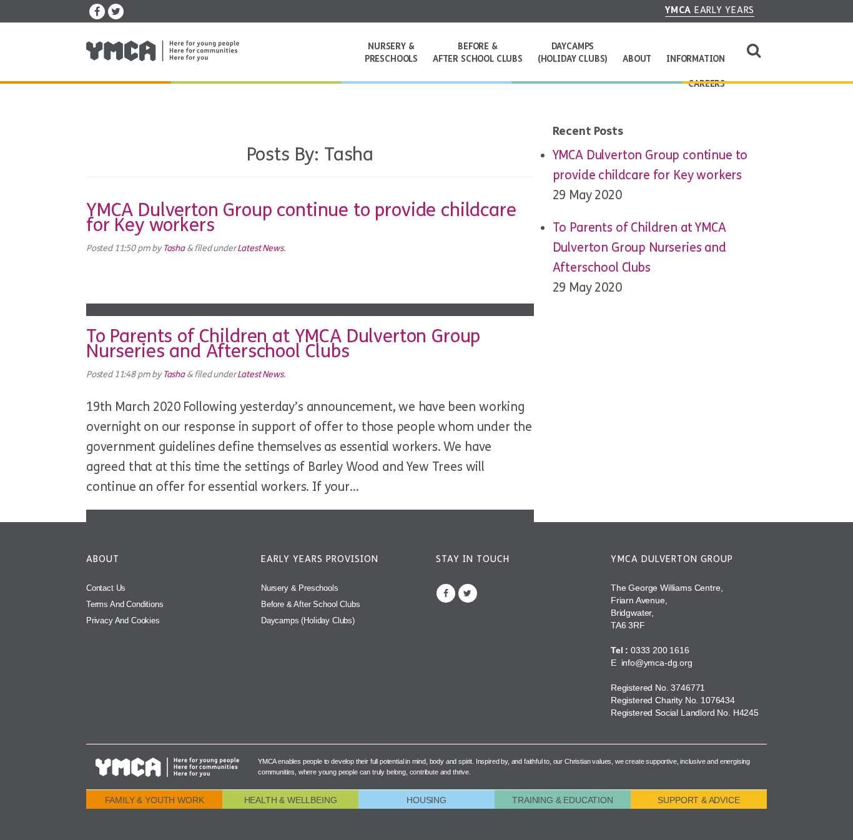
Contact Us (106, 588)
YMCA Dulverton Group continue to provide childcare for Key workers (301, 217)
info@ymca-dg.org (656, 663)
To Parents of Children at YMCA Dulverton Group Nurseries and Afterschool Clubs (283, 343)
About (637, 59)
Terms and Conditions (125, 604)
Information (695, 59)
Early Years (709, 10)
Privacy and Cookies (123, 620)
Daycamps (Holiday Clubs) (573, 52)
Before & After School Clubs (478, 52)
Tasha (174, 248)
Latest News (260, 248)
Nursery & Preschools (391, 52)
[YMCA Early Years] (162, 50)
